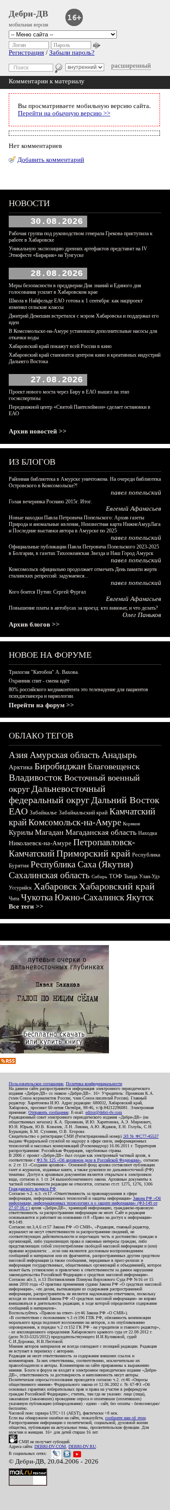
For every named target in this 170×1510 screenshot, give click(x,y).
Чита (14, 899)
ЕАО (18, 811)
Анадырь (119, 755)
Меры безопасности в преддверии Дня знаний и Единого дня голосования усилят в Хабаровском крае (75, 288)
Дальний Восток (125, 799)
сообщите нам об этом (125, 1417)
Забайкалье (43, 812)
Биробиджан (60, 766)
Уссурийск (20, 888)
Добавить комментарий (50, 159)
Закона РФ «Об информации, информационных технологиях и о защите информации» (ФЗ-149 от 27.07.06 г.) (85, 1203)
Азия (18, 755)
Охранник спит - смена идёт (39, 681)
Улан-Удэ (149, 876)
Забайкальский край (83, 812)
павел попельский (136, 492)
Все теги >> (26, 906)
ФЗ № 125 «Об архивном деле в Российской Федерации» (89, 1160)
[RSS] (8, 1061)
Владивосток (35, 777)
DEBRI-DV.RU (82, 1446)
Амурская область (65, 755)
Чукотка (37, 897)
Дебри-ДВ (28, 13)
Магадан (49, 832)
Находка (147, 833)
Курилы (21, 832)
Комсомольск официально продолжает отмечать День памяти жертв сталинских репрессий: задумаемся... (83, 572)
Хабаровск (55, 886)
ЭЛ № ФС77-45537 (141, 1136)
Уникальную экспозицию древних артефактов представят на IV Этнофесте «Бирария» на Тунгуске (78, 252)
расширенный (131, 65)
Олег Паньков (141, 614)
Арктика (21, 767)
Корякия (131, 823)
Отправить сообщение (48, 1112)
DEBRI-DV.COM (50, 1446)
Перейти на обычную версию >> (64, 113)
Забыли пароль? (72, 52)
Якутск (139, 897)
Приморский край (93, 853)
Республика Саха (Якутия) (82, 864)
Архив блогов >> (34, 624)
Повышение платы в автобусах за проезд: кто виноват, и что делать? (83, 608)
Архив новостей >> (38, 431)
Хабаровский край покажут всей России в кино (60, 346)
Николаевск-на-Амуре (40, 843)
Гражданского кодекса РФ (32, 1188)
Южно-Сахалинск (89, 897)
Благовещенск (114, 766)
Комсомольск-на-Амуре (74, 822)
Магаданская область (100, 832)
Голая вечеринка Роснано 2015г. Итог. (50, 502)
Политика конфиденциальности (94, 1083)
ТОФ (115, 876)
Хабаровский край (117, 886)
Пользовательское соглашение (36, 1083)
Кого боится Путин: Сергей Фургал (47, 592)
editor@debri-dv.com (103, 1112)
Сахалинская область (49, 875)
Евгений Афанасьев (133, 508)
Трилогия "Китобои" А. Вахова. (44, 672)
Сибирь (99, 876)
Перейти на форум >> (41, 705)
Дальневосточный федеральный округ (57, 794)
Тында (130, 876)
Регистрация (26, 52)
